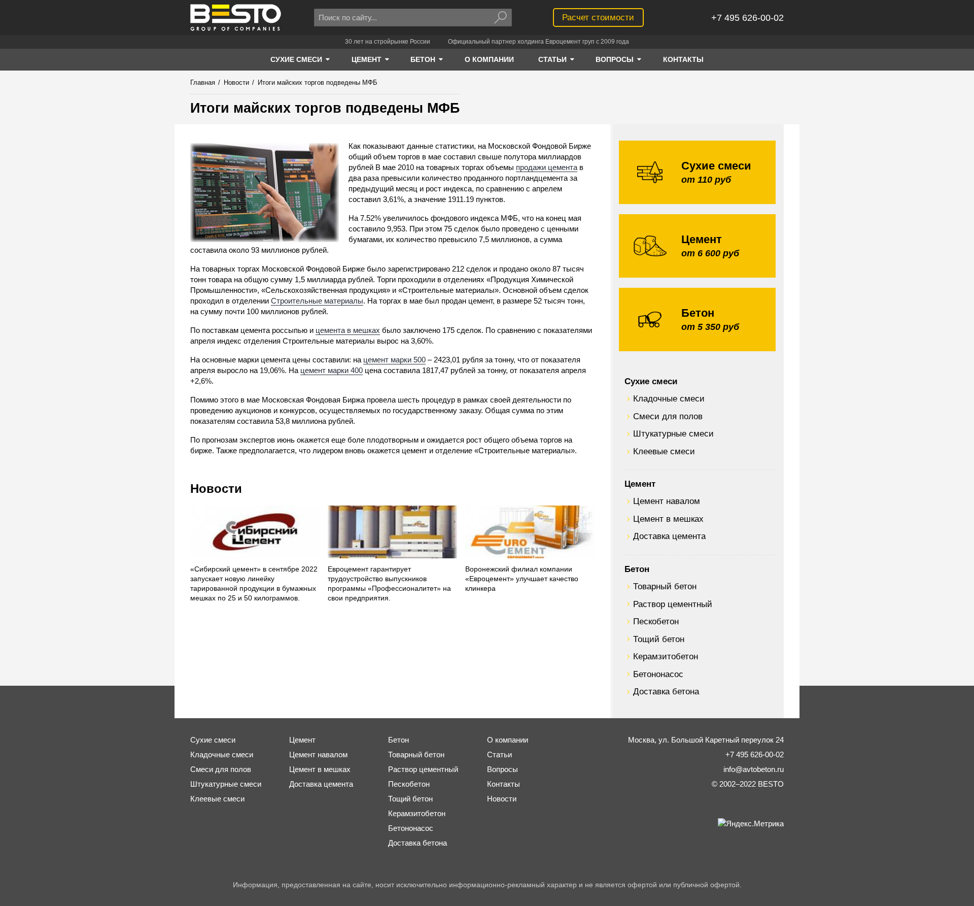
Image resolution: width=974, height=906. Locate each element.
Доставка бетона (666, 691)
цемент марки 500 (394, 359)
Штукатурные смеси (673, 433)
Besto (235, 17)
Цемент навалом (666, 501)
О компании (507, 739)
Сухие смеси (650, 381)
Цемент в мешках (668, 518)
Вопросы (502, 769)
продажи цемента (546, 167)
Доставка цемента (669, 536)
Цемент (639, 483)
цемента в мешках (348, 330)
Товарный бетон (665, 586)
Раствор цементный (672, 604)
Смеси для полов (668, 416)
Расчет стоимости (598, 17)
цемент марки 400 (331, 370)
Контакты (503, 784)
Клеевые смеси (664, 451)
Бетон (636, 569)
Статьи (499, 754)
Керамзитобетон (665, 656)
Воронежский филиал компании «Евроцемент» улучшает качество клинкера (521, 578)
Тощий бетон (658, 639)
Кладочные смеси (669, 398)
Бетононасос (658, 674)
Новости (216, 488)
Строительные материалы (317, 300)
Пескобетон (656, 621)
